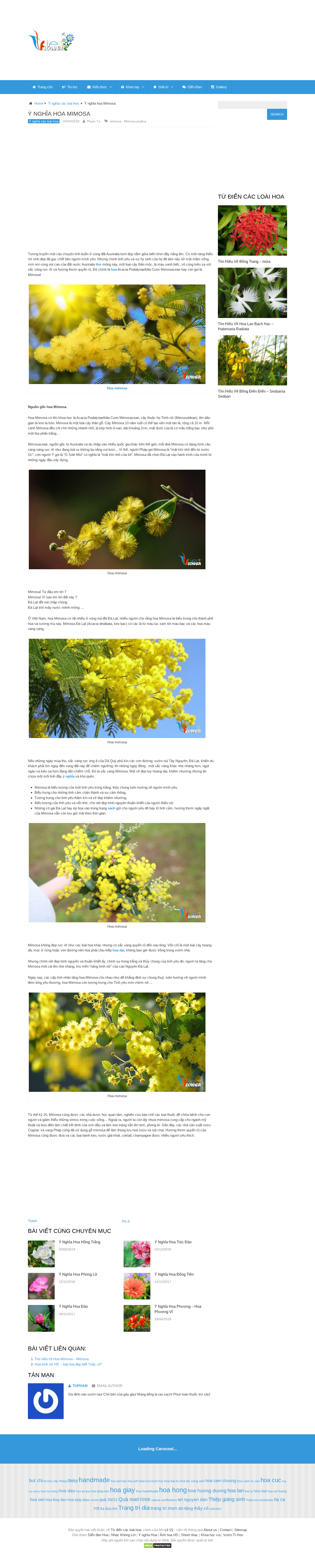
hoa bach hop (154, 1481)
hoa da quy (83, 1491)
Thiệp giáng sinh (226, 1499)
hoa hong (173, 1490)
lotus (86, 1500)
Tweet (32, 1221)
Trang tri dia (134, 1507)
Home (39, 103)
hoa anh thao (136, 1481)
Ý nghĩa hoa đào (73, 1306)
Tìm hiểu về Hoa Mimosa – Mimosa (62, 1359)
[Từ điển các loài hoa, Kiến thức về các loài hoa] (51, 40)
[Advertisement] (200, 40)
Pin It (126, 1221)
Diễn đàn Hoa (98, 1535)
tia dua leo (108, 1508)
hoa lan (235, 1490)
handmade (94, 1479)
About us (210, 1530)
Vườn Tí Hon (233, 1535)
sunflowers (169, 1500)
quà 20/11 (108, 1499)
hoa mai (260, 1491)
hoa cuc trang (49, 1491)
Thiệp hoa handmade (259, 1500)
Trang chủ (45, 87)
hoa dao (67, 1490)
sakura (155, 1500)
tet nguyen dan (193, 1499)
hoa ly (249, 1491)
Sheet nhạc (189, 1535)
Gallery (221, 87)
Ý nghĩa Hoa (147, 1535)
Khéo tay (132, 87)
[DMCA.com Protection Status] (158, 1547)
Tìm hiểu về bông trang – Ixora (244, 261)
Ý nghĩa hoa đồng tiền (174, 1274)
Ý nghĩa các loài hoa (63, 103)
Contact (226, 1530)
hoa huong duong (207, 1490)
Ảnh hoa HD (169, 1535)
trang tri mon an (167, 1508)
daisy (72, 1480)
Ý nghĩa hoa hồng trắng (79, 1242)
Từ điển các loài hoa (126, 1530)
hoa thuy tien (56, 1500)
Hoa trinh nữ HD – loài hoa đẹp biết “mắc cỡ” (68, 1364)
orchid (94, 1500)
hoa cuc (271, 1480)
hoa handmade (147, 1491)
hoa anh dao (119, 1481)
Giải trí (163, 87)
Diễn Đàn (194, 87)
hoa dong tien (100, 1491)
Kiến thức (99, 87)
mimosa (115, 121)
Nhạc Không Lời (123, 1535)
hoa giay (122, 1490)
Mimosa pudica (135, 121)
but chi (36, 1480)
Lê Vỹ (169, 1530)
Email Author (109, 1386)
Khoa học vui (210, 1535)
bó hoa (48, 1481)
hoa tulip (75, 1500)
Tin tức (72, 87)
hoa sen (37, 1499)
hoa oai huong (277, 1491)
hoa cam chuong (220, 1480)
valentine (215, 1509)
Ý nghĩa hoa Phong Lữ (78, 1274)
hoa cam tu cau (248, 1481)
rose (145, 1499)
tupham (80, 1386)
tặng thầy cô (196, 1508)
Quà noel (129, 1499)
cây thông (59, 1481)
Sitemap (240, 1530)
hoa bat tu (171, 1481)
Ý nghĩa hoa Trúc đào (173, 1242)
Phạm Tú (93, 121)
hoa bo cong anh (192, 1481)
